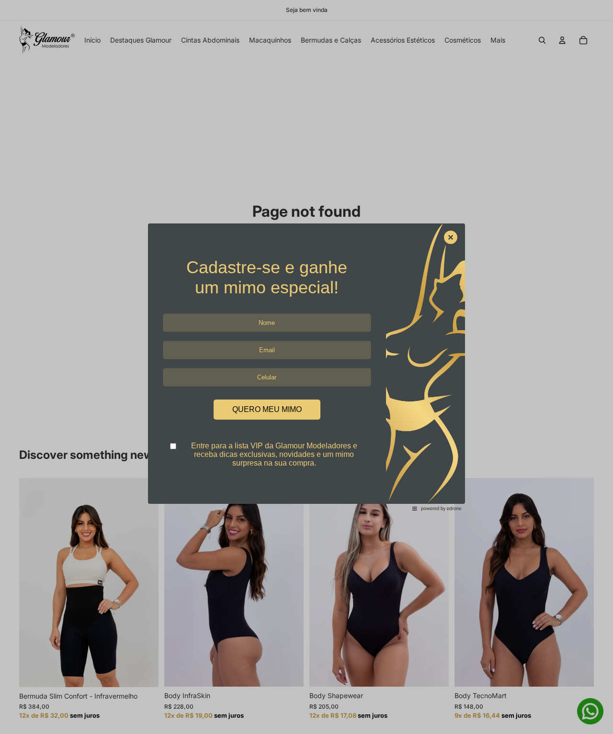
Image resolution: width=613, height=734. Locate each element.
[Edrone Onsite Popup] (306, 367)
